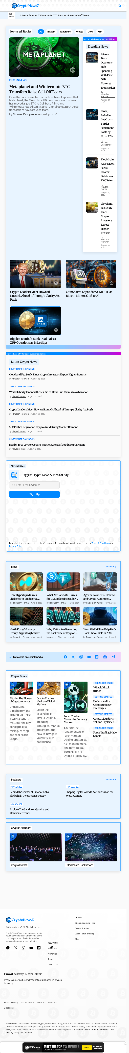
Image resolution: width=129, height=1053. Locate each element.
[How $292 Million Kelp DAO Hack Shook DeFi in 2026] (100, 616)
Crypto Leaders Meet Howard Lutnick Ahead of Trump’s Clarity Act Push (51, 409)
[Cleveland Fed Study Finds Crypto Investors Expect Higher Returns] (92, 207)
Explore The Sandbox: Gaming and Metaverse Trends (29, 811)
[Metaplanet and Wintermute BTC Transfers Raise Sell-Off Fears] (44, 57)
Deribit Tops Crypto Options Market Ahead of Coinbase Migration (47, 444)
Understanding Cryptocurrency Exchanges (102, 704)
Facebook (65, 657)
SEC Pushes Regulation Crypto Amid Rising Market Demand (43, 427)
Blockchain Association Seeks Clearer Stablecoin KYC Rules (107, 170)
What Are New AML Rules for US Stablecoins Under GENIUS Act (62, 597)
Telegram (113, 657)
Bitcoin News (18, 80)
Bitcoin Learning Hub (85, 923)
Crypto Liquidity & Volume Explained (103, 720)
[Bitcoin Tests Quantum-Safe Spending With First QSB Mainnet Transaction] (92, 57)
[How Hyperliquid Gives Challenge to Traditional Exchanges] (26, 581)
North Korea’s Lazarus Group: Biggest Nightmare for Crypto (25, 631)
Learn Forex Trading (84, 934)
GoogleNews (105, 657)
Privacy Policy (15, 546)
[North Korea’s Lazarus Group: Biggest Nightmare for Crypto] (26, 616)
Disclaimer (9, 1008)
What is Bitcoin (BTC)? (101, 689)
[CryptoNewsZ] (25, 6)
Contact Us (53, 964)
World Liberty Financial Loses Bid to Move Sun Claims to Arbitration (48, 392)
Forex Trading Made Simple (105, 734)
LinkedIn (97, 657)
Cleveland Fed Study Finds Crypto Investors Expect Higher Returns (106, 218)
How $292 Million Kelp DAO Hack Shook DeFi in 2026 (99, 631)
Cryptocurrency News (21, 369)
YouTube (89, 656)
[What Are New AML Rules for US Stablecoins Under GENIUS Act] (63, 581)
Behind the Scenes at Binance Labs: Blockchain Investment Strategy (29, 793)
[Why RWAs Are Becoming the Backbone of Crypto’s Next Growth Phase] (63, 616)
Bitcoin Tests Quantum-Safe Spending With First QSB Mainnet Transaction (108, 70)
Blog (77, 939)
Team (50, 959)
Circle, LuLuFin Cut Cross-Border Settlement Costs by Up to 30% (107, 123)
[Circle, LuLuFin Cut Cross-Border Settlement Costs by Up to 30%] (92, 114)
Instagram (81, 657)
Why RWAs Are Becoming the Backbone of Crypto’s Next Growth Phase (62, 631)
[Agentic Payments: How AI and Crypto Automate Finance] (100, 581)
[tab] (41, 31)
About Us (52, 948)
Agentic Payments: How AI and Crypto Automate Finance (99, 597)
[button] (6, 6)
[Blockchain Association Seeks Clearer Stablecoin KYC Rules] (92, 162)
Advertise (52, 954)
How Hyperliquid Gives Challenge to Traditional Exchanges (23, 597)
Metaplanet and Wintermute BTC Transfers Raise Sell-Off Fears (55, 15)
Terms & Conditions (101, 543)
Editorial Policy (11, 1002)
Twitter (73, 657)
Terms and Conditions (46, 1002)
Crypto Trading (82, 928)
